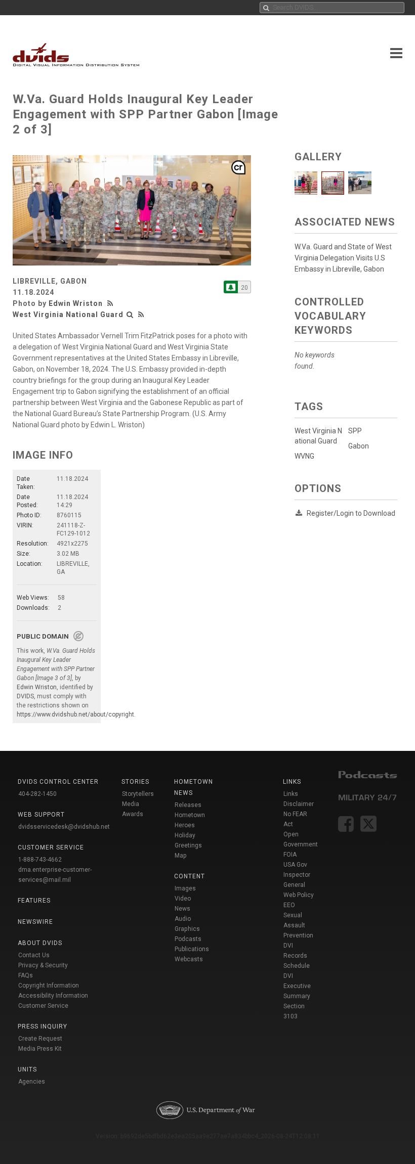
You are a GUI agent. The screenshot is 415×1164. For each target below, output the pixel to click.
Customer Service (43, 1005)
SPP (355, 431)
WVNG (304, 456)
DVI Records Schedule (296, 955)
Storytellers (138, 793)
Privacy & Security (43, 965)
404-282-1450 (37, 793)
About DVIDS (40, 943)
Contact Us (34, 955)
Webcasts (189, 959)
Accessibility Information (53, 995)
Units (27, 1069)
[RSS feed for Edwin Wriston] (111, 303)
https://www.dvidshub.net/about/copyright (75, 714)
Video (183, 898)
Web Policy (298, 895)
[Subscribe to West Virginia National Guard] (231, 287)
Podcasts (188, 939)
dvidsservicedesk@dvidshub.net (64, 826)
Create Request (40, 1038)
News (182, 908)
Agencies (31, 1081)
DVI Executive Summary (297, 986)
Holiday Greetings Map (188, 845)
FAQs (25, 975)
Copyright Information (48, 985)
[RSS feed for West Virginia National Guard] (141, 314)
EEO (289, 905)
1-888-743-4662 (40, 859)
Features (34, 900)
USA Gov (295, 864)
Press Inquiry (42, 1026)
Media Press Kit (40, 1048)
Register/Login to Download (351, 513)
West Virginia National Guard (68, 314)
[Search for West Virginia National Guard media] (130, 314)
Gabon (358, 446)
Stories (135, 781)
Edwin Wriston (76, 303)
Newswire (35, 921)
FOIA (290, 854)
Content (189, 876)
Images (185, 888)
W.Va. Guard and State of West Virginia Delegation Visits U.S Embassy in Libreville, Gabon (343, 258)
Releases (188, 805)
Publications (192, 949)
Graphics (187, 928)
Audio (183, 918)
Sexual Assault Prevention (298, 925)
